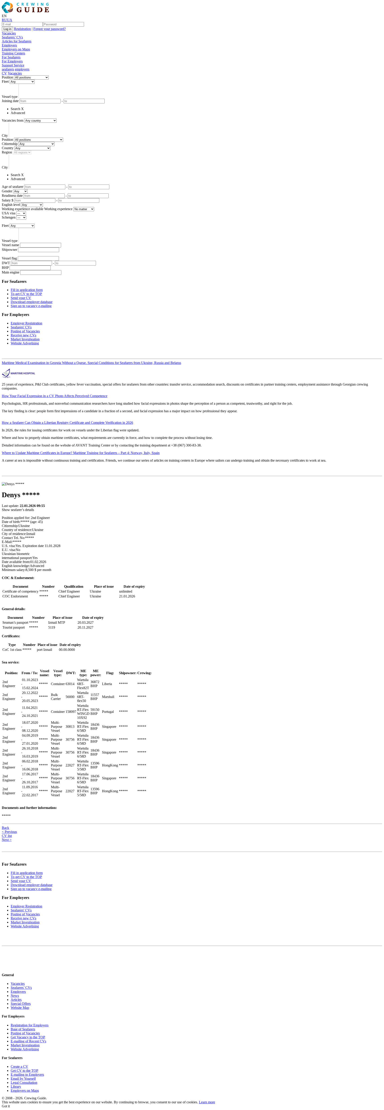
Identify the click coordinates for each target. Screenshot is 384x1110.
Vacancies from (12, 120)
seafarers (8, 69)
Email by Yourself (23, 1078)
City (5, 135)
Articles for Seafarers (16, 41)
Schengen (9, 217)
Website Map (20, 1007)
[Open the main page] (26, 12)
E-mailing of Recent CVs (28, 1041)
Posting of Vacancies (25, 331)
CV (4, 73)
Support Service (13, 65)
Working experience (58, 209)
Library (16, 1086)
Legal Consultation (24, 1082)
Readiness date (12, 195)
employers (22, 69)
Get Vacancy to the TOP (28, 1037)
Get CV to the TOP (24, 1070)
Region (7, 152)
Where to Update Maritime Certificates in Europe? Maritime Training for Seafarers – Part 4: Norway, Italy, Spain (81, 453)
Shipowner (9, 249)
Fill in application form (27, 290)
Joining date (10, 101)
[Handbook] (5, 966)
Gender (7, 191)
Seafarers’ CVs (12, 37)
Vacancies (9, 33)
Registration (22, 29)
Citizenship (10, 144)
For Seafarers (11, 57)
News (15, 995)
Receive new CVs (23, 335)
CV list (7, 836)
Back (5, 828)
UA (9, 20)
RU (4, 20)
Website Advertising (25, 343)
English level (11, 205)
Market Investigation (25, 339)
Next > (7, 840)
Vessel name (10, 245)
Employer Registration (26, 323)
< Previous (9, 832)
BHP (5, 267)
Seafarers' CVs (21, 327)
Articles (16, 999)
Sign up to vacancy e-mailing (31, 306)
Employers (9, 45)
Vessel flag (9, 258)
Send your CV (21, 298)
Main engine (10, 272)
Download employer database (31, 302)
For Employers (12, 61)
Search (15, 109)
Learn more (207, 1102)
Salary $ (7, 200)
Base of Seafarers (23, 1029)
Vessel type (10, 97)
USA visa (8, 213)
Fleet (5, 81)
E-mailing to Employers (27, 1074)
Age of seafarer (12, 187)
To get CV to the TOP (26, 294)
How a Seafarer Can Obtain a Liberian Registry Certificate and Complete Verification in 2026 (67, 422)
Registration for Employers (29, 1025)
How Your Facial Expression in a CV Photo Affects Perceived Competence (54, 396)
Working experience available (22, 209)
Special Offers (21, 1003)
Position (7, 77)
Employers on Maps (16, 49)
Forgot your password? (49, 29)
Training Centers (13, 53)
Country (7, 148)
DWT (6, 263)
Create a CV (19, 1066)
